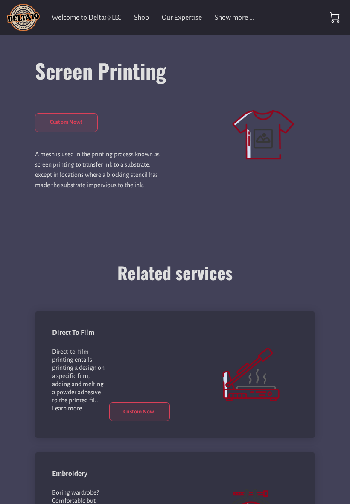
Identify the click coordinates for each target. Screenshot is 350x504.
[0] (335, 17)
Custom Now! (66, 122)
